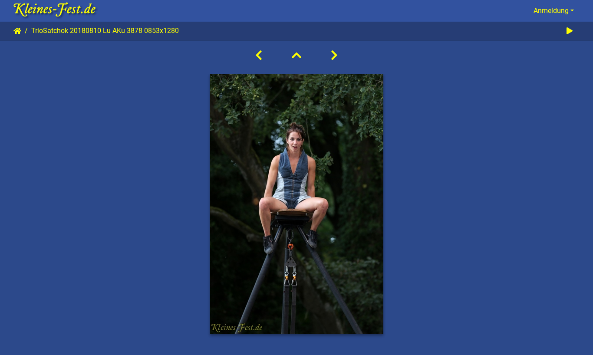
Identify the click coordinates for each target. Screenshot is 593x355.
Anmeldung (551, 11)
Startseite (17, 31)
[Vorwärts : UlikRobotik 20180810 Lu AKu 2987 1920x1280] (334, 55)
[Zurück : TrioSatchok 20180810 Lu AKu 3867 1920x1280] (259, 55)
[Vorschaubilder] (296, 55)
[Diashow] (570, 31)
